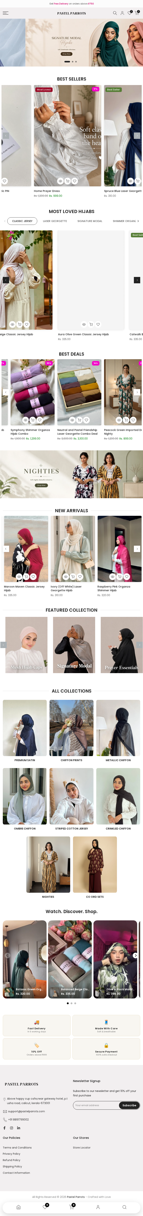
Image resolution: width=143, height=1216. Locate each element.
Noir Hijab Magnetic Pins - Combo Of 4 (21, 432)
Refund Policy (11, 1160)
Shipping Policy (12, 1166)
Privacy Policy (11, 1154)
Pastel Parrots (76, 1197)
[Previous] (6, 135)
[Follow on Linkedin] (18, 1128)
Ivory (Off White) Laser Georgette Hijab (107, 588)
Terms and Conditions (17, 1147)
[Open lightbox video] (25, 959)
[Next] (137, 135)
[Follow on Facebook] (4, 1128)
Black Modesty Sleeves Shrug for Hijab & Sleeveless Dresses (70, 432)
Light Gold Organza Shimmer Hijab (97, 191)
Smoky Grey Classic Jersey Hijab (52, 334)
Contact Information (16, 1173)
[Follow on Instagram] (11, 1128)
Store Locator (81, 1147)
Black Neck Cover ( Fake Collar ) (118, 432)
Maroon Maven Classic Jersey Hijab (65, 588)
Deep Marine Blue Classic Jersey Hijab (29, 191)
